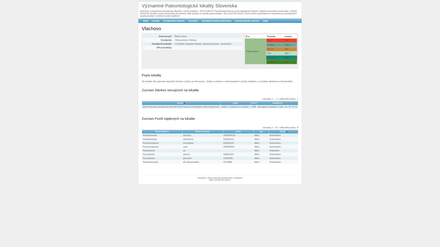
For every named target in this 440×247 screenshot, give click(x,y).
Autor (235, 103)
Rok (254, 103)
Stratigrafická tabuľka (174, 21)
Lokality (156, 21)
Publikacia (277, 103)
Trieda (283, 131)
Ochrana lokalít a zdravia (247, 21)
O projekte (193, 21)
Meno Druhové (202, 131)
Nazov (180, 103)
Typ (261, 131)
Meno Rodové (162, 131)
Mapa (145, 21)
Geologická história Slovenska (216, 21)
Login (265, 21)
